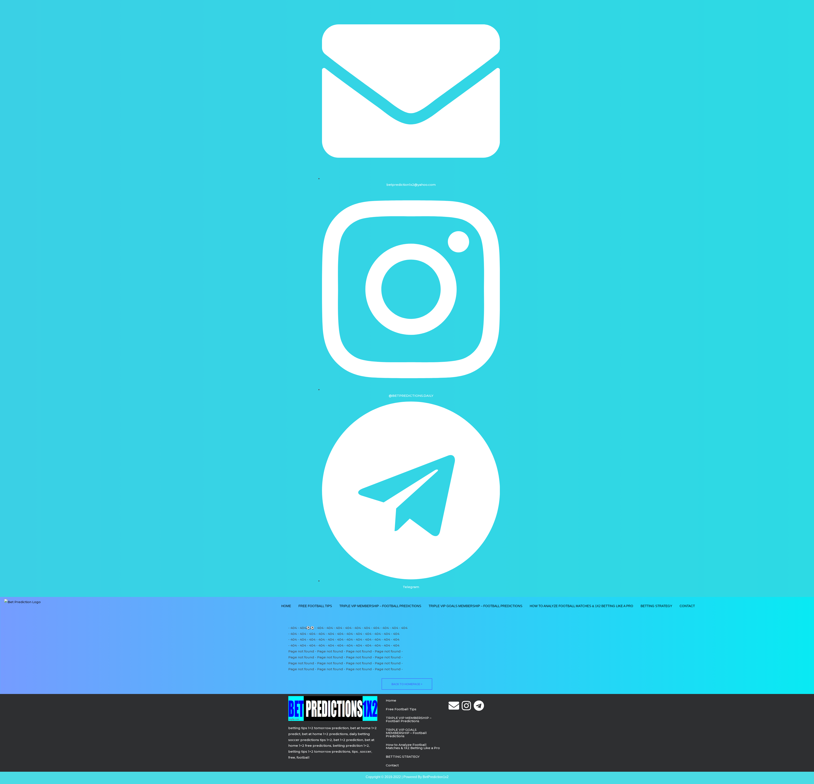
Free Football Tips (315, 606)
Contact (687, 606)
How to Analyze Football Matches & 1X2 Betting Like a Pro (581, 606)
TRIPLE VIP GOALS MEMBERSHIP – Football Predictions (475, 606)
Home (286, 606)
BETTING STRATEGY (656, 606)
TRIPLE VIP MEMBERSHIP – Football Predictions (380, 606)
